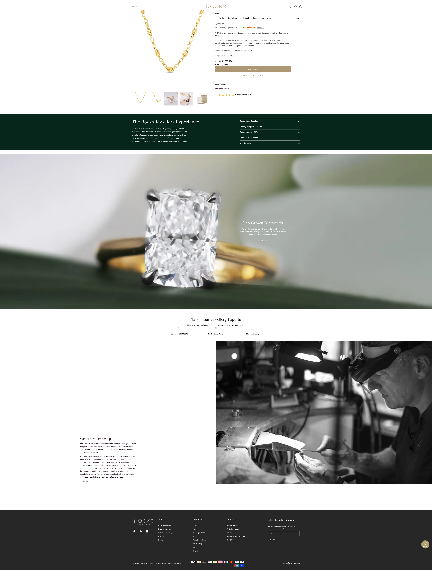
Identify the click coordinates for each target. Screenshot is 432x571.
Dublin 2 (229, 533)
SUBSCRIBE (273, 540)
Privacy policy (150, 563)
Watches (161, 536)
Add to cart (253, 69)
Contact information (174, 563)
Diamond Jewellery (164, 529)
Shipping (196, 547)
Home (217, 14)
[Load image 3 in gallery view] (171, 99)
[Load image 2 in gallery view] (155, 99)
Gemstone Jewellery (165, 533)
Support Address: (233, 525)
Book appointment (199, 533)
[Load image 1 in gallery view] (140, 99)
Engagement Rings (164, 525)
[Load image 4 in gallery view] (186, 99)
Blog (194, 536)
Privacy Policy (197, 544)
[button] (290, 6)
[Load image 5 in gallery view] (202, 99)
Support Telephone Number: (236, 536)
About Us (196, 529)
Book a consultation (253, 75)
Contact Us (197, 525)
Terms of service (161, 563)
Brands (160, 540)
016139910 (230, 540)
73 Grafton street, (233, 529)
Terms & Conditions (199, 540)
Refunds (195, 551)
